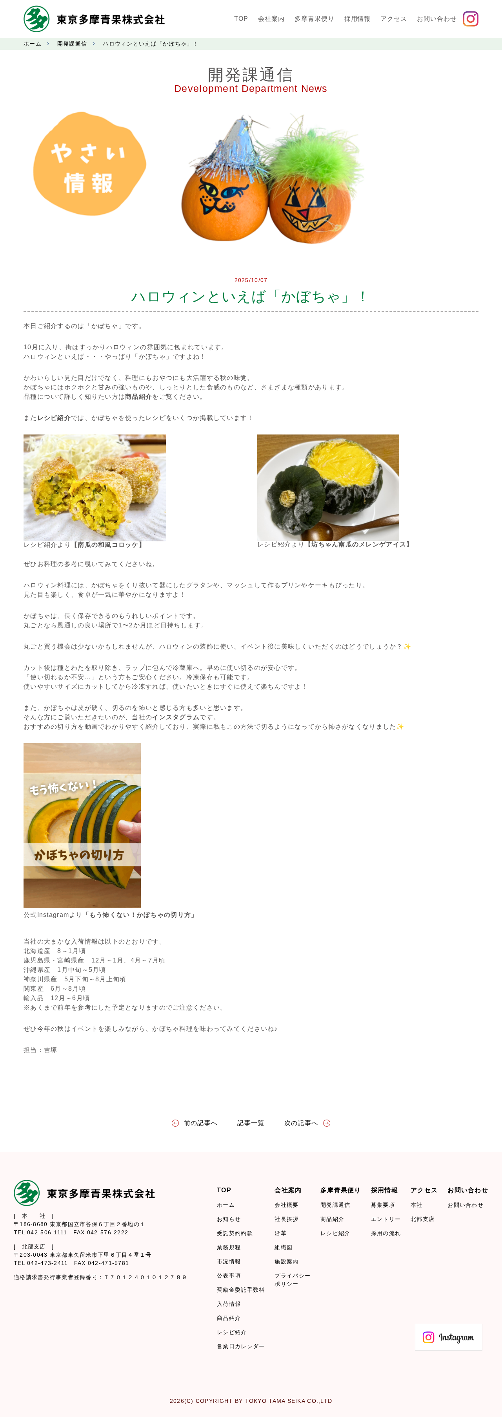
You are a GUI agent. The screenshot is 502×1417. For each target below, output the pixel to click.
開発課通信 (72, 43)
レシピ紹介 (232, 1332)
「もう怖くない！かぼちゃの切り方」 (140, 914)
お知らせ (229, 1219)
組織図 (284, 1247)
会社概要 (286, 1205)
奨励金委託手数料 (241, 1290)
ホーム (33, 43)
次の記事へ (301, 1123)
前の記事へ (201, 1123)
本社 (417, 1205)
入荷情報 (229, 1304)
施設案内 (286, 1261)
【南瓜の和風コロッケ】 (108, 544)
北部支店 (423, 1219)
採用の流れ (386, 1233)
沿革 (281, 1233)
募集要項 (383, 1205)
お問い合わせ (465, 1205)
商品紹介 (229, 1318)
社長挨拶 (286, 1219)
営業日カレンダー (241, 1346)
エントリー (386, 1219)
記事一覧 (250, 1123)
